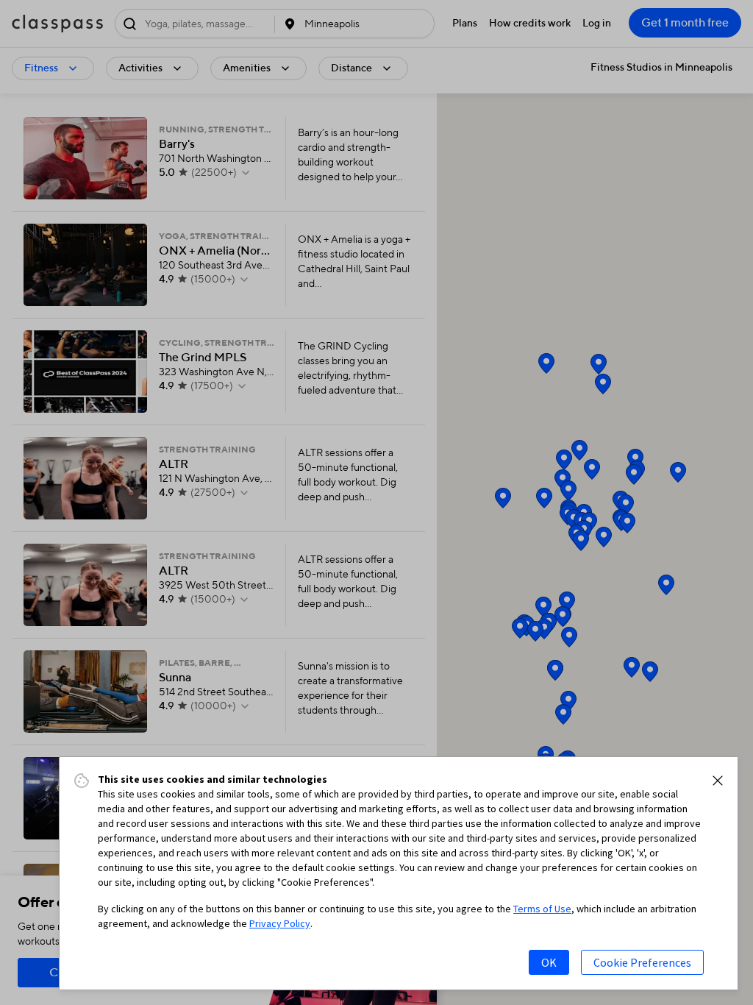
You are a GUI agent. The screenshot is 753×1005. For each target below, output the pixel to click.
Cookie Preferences (642, 962)
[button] (718, 780)
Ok (549, 962)
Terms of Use (542, 908)
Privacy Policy (279, 923)
